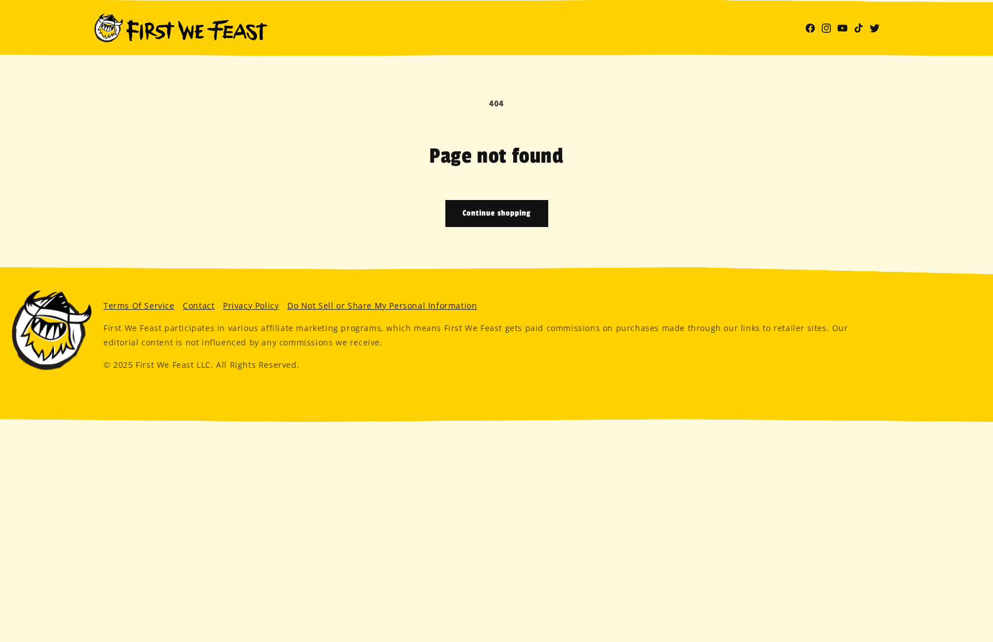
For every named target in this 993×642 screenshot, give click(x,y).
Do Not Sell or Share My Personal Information (382, 305)
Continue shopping (497, 213)
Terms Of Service (139, 305)
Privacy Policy (251, 305)
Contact (198, 305)
